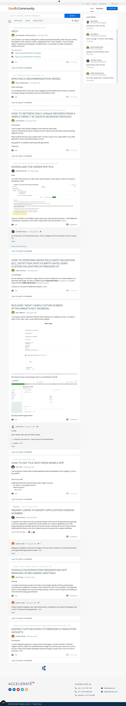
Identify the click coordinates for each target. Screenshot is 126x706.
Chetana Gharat (21, 636)
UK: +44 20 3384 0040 (85, 692)
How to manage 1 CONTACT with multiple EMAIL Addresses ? (106, 39)
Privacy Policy (37, 704)
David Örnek (19, 427)
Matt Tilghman (20, 313)
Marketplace (103, 4)
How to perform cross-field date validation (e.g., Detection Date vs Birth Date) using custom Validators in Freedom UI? (43, 263)
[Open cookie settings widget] (3, 702)
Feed (92, 8)
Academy (94, 4)
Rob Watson (94, 34)
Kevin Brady (19, 577)
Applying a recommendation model (36, 78)
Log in (116, 4)
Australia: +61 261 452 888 (86, 695)
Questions (38, 21)
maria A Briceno (21, 271)
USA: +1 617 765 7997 (85, 688)
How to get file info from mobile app (37, 462)
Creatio (87, 4)
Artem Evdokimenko (22, 83)
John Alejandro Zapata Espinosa (26, 35)
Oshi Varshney (20, 121)
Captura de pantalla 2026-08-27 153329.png (28, 53)
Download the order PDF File (32, 166)
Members (99, 8)
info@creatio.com (109, 688)
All (9, 21)
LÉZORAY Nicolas (21, 171)
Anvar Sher (19, 467)
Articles (18, 21)
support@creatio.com (111, 692)
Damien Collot (20, 544)
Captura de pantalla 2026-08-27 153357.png (28, 57)
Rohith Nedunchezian (97, 73)
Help (14, 31)
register (20, 68)
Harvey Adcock (20, 517)
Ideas (27, 21)
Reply (13, 241)
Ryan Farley (94, 21)
